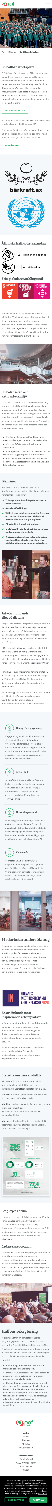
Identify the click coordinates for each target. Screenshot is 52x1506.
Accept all (38, 1500)
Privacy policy (26, 1447)
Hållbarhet (12, 52)
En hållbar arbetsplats (29, 52)
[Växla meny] (47, 4)
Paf (3, 52)
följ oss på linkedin (15, 111)
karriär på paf (12, 145)
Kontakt (26, 1440)
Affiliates (26, 1444)
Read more (42, 1494)
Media (26, 1436)
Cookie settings (16, 1500)
